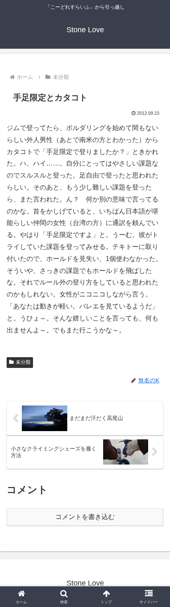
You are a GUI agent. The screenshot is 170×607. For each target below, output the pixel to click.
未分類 (23, 362)
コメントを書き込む (85, 516)
